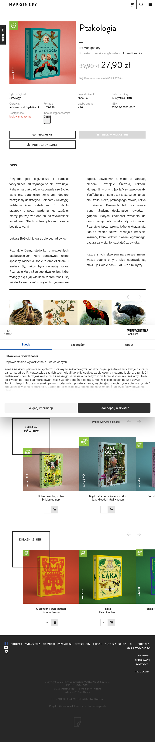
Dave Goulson (107, 612)
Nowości (49, 644)
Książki (97, 644)
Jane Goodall (100, 499)
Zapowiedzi (64, 644)
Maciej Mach (66, 706)
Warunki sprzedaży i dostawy (142, 660)
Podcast (16, 644)
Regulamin (142, 671)
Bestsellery (82, 644)
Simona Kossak (51, 612)
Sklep (122, 644)
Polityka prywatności (142, 646)
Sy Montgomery (89, 47)
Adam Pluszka (132, 53)
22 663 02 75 (82, 692)
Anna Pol (83, 98)
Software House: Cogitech (91, 706)
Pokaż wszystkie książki (106, 422)
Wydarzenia (32, 644)
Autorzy (110, 644)
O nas (129, 646)
